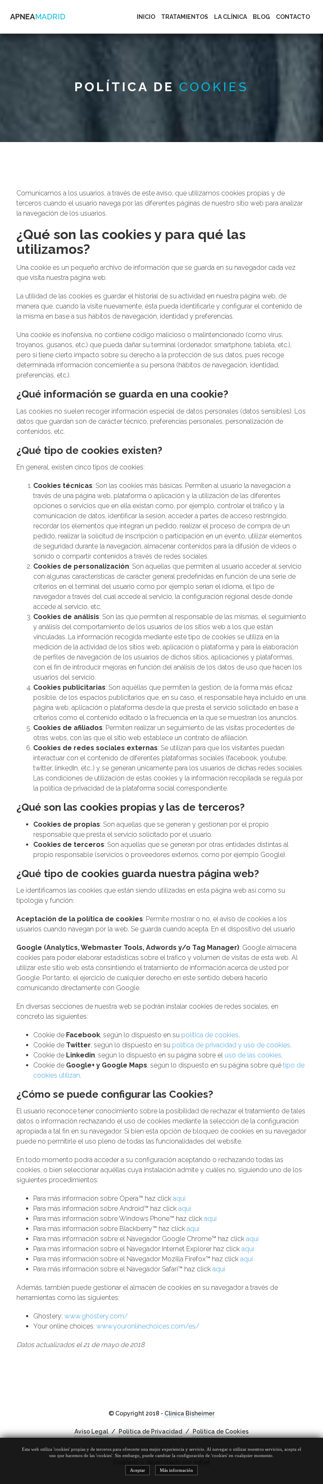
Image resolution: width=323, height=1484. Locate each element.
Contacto (293, 16)
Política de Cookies (221, 1431)
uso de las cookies (253, 1055)
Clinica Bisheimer (189, 1413)
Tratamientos (184, 16)
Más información (176, 1470)
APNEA (37, 16)
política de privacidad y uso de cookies (231, 1045)
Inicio (146, 16)
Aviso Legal (91, 1431)
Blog (261, 16)
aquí (179, 1198)
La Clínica (230, 16)
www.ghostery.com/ (96, 1316)
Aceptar (137, 1470)
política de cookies (209, 1035)
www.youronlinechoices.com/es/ (147, 1326)
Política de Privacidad (150, 1431)
